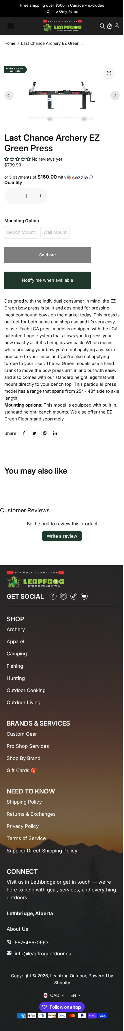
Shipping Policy (24, 802)
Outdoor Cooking (26, 690)
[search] (102, 26)
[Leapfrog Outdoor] (62, 26)
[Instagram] (63, 596)
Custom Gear (22, 734)
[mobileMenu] (10, 26)
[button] (18, 159)
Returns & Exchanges (31, 814)
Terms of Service (26, 838)
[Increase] (40, 196)
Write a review (62, 536)
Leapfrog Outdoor (68, 975)
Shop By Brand (23, 758)
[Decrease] (11, 196)
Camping (17, 654)
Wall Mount (55, 232)
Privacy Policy (23, 826)
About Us (17, 929)
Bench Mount (21, 232)
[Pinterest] (44, 433)
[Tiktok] (73, 596)
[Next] (115, 95)
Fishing (15, 666)
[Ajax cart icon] (109, 26)
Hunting (16, 678)
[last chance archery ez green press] (109, 73)
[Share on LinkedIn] (55, 433)
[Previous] (9, 95)
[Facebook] (23, 433)
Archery (16, 629)
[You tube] (84, 596)
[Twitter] (34, 433)
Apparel (15, 641)
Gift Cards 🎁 (22, 770)
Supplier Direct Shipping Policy (42, 851)
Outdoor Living (23, 702)
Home (9, 43)
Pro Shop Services (28, 746)
